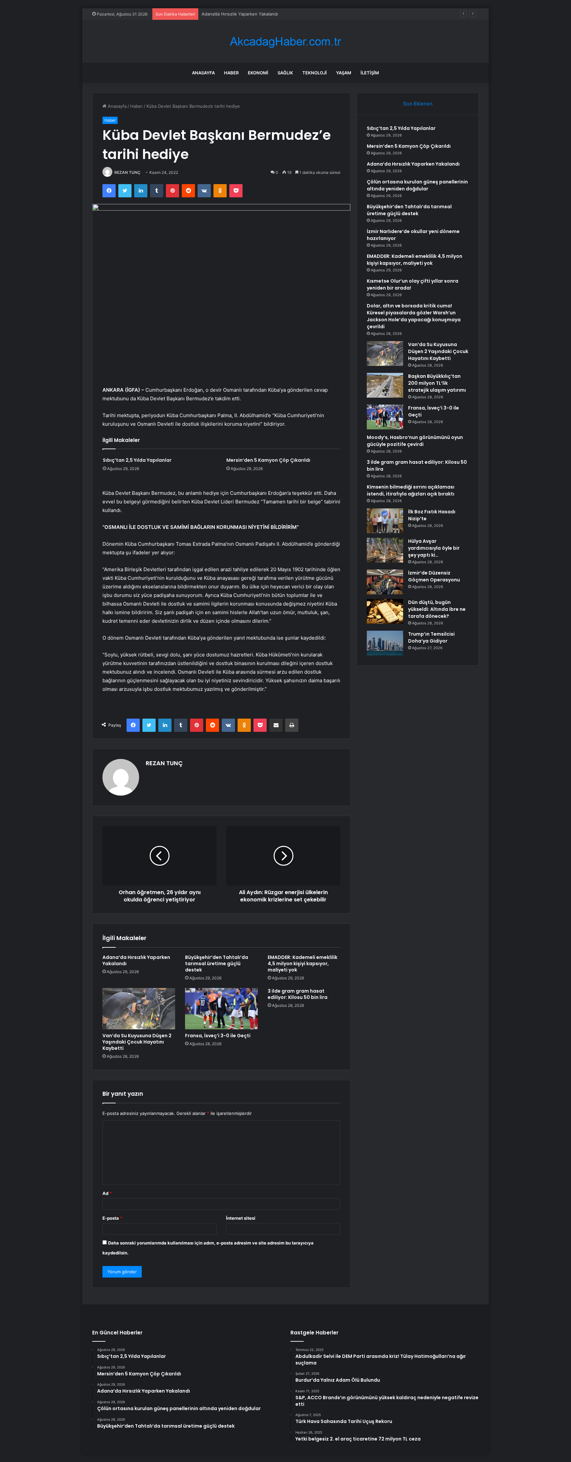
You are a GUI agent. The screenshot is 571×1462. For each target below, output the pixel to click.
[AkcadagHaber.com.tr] (285, 41)
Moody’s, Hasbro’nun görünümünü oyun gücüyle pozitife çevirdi (415, 441)
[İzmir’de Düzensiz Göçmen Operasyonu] (385, 582)
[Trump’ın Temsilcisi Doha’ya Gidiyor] (385, 643)
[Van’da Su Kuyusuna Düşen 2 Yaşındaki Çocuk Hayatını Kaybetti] (138, 1008)
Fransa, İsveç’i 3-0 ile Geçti (217, 1035)
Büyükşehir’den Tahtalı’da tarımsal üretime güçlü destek (216, 963)
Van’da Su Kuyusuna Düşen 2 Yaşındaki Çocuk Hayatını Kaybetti (136, 1041)
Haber (231, 72)
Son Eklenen (418, 103)
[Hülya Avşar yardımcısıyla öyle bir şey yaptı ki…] (385, 550)
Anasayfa (203, 72)
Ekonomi (258, 72)
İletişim (370, 72)
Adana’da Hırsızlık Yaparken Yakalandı (240, 14)
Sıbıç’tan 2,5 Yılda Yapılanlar (137, 460)
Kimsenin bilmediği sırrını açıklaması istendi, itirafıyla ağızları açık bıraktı (410, 490)
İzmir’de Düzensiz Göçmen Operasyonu (434, 576)
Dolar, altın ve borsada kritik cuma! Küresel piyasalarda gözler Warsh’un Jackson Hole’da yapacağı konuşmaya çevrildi (414, 316)
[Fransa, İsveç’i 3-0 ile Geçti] (221, 1008)
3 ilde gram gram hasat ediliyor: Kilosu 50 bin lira (297, 994)
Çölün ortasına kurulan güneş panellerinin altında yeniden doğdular (417, 185)
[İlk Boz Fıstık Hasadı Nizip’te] (385, 520)
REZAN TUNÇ (127, 172)
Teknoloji (314, 72)
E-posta (112, 1218)
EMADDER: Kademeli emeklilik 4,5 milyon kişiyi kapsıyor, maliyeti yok (302, 963)
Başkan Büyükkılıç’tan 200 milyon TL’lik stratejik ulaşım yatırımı (437, 383)
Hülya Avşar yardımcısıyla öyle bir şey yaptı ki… (434, 548)
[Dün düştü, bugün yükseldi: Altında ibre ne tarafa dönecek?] (385, 611)
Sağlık (285, 72)
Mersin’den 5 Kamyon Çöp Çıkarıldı (268, 460)
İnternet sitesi (240, 1218)
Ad (107, 1193)
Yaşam (343, 72)
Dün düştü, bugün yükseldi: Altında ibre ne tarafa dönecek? (437, 609)
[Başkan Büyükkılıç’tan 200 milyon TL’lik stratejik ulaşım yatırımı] (385, 385)
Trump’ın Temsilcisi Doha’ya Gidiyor (431, 637)
